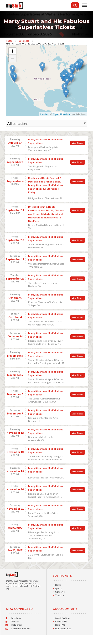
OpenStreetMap (62, 114)
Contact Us (61, 621)
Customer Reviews (21, 628)
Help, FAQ (60, 625)
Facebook (16, 618)
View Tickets (77, 143)
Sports (58, 588)
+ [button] (12, 51)
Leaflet (44, 114)
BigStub (10, 583)
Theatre (59, 595)
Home (9, 41)
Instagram (16, 625)
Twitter (15, 621)
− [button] (12, 58)
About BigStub (62, 618)
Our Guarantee (63, 628)
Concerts (24, 41)
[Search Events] (75, 5)
